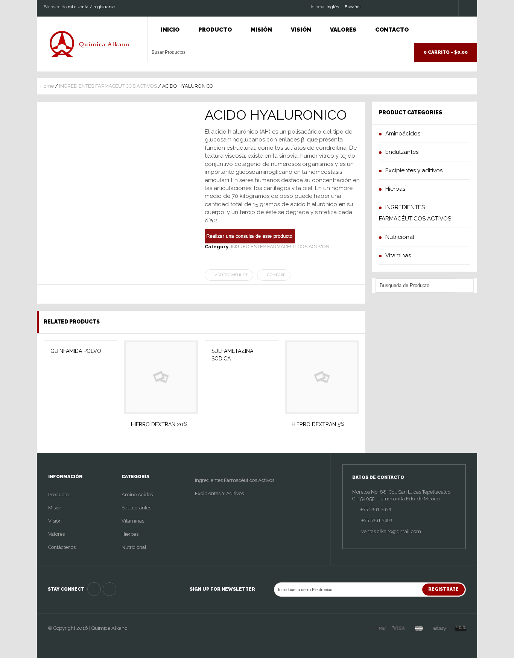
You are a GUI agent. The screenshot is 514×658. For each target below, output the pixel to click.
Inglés (333, 6)
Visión (301, 29)
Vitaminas (133, 521)
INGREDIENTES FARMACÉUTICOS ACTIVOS (108, 86)
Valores (343, 29)
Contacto (392, 29)
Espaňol (352, 6)
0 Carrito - (446, 52)
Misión (261, 29)
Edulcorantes (136, 508)
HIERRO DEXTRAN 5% (318, 424)
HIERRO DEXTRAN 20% (159, 424)
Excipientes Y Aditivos (219, 493)
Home (47, 86)
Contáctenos (62, 547)
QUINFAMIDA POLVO (75, 351)
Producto (215, 29)
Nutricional (134, 547)
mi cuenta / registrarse (91, 6)
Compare (276, 275)
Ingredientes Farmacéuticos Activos (234, 480)
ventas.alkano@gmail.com (390, 531)
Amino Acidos (137, 494)
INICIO (170, 29)
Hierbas (130, 534)
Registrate (443, 589)
